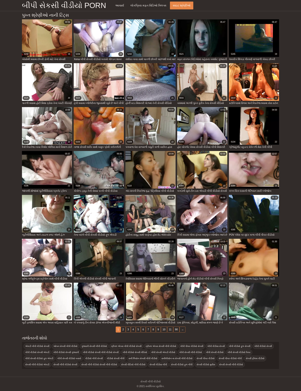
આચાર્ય (119, 5)
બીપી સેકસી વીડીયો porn (64, 5)
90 (176, 329)
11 (170, 329)
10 (164, 329)
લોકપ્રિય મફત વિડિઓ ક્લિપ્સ (148, 5)
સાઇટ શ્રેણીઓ (181, 5)
